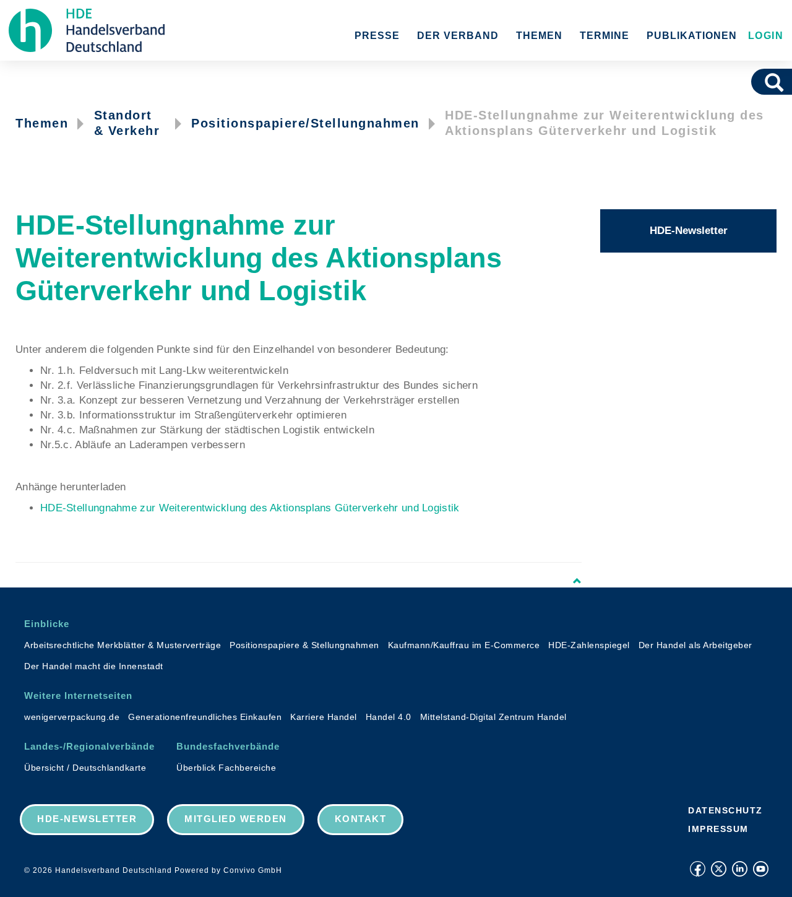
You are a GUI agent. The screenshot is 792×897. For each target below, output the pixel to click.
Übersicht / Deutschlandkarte (85, 768)
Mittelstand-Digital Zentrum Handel (493, 717)
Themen (539, 35)
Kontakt (361, 818)
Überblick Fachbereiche (226, 768)
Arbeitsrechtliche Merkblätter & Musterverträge (122, 645)
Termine (604, 35)
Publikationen (692, 35)
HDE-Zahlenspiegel (589, 645)
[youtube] (760, 869)
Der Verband (458, 35)
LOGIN (763, 35)
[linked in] (739, 869)
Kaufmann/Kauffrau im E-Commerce (464, 645)
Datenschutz (725, 810)
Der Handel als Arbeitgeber (695, 645)
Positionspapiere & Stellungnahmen (304, 645)
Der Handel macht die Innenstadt (93, 666)
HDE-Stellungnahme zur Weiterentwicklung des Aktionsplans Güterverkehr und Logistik (250, 508)
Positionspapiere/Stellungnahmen (305, 123)
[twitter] (718, 869)
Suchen (778, 82)
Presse (377, 35)
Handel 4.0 (388, 717)
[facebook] (697, 869)
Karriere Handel (323, 717)
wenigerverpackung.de (71, 717)
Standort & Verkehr (127, 122)
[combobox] (757, 82)
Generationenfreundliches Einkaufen (205, 717)
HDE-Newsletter (689, 230)
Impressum (718, 829)
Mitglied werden (235, 818)
